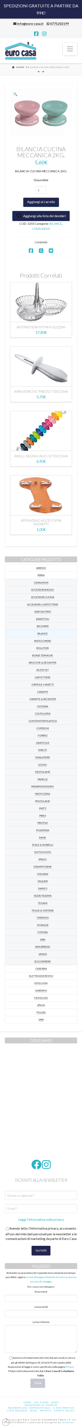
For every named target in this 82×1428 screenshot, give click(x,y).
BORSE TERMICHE (42, 655)
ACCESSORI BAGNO (42, 589)
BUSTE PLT (43, 669)
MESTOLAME (42, 771)
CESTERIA (42, 706)
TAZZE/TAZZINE (43, 895)
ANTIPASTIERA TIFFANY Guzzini (41, 327)
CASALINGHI (41, 228)
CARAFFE (42, 691)
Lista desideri (17, 1410)
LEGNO (42, 764)
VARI (42, 939)
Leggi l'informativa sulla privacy (41, 1219)
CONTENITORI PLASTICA (43, 720)
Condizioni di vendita (41, 1405)
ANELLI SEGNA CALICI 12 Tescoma (41, 456)
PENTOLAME (42, 801)
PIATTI (42, 808)
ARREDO (41, 568)
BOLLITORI (42, 648)
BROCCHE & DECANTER (42, 662)
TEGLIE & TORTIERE (43, 910)
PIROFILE (42, 822)
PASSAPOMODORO (42, 786)
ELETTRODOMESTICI (41, 975)
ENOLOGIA (41, 983)
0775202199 (59, 23)
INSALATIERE (42, 757)
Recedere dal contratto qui (29, 1408)
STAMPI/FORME (42, 866)
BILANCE (56, 223)
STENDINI (42, 874)
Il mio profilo (63, 1408)
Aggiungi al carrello (41, 202)
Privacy (70, 1366)
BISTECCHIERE (42, 640)
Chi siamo (41, 1402)
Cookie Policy (64, 1410)
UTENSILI (42, 932)
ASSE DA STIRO (42, 611)
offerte (41, 1005)
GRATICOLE (42, 742)
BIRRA (41, 575)
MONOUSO (41, 997)
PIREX (42, 815)
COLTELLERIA (42, 713)
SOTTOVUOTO (42, 852)
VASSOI (42, 954)
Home (28, 1402)
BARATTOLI (42, 618)
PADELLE (43, 779)
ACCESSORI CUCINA (42, 597)
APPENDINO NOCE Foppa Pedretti (41, 522)
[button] (70, 49)
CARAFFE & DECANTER (42, 699)
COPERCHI (42, 728)
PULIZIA (41, 1012)
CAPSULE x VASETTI (43, 684)
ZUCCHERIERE (42, 961)
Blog (33, 1410)
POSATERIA (42, 830)
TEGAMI (42, 903)
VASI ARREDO (42, 946)
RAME (42, 837)
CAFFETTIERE (42, 677)
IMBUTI (42, 749)
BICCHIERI (43, 626)
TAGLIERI (42, 881)
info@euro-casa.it (30, 23)
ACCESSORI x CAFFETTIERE (42, 604)
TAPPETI (42, 888)
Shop (54, 1402)
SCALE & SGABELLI (42, 844)
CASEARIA (41, 968)
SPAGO (42, 859)
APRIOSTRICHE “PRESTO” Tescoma (41, 391)
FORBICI (43, 735)
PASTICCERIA (42, 793)
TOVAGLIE (43, 925)
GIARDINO (41, 990)
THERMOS (43, 917)
